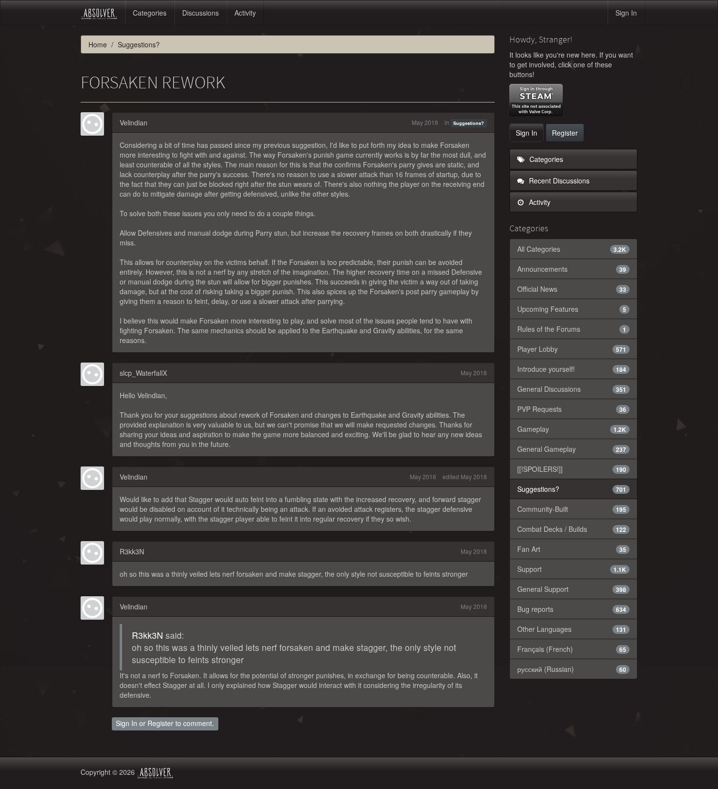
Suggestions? (468, 123)
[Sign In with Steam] (536, 100)
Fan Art (572, 549)
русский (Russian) (572, 669)
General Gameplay (572, 449)
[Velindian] (95, 124)
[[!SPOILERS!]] (572, 469)
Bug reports (572, 609)
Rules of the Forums (572, 329)
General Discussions (572, 389)
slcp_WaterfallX (143, 373)
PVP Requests (572, 409)
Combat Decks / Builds (572, 529)
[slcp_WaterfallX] (95, 374)
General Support (572, 589)
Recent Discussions (558, 180)
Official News (572, 289)
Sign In (626, 13)
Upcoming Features (572, 309)
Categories (150, 13)
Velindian (134, 122)
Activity (245, 13)
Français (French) (572, 649)
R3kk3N (132, 551)
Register (160, 723)
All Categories (572, 249)
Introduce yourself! (572, 369)
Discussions (200, 13)
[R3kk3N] (95, 553)
